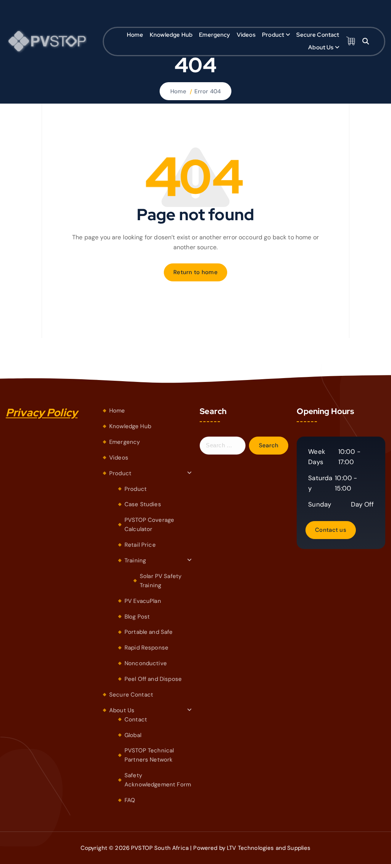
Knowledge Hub (171, 35)
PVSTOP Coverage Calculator (149, 524)
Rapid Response (146, 647)
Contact (135, 719)
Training (135, 560)
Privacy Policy (42, 412)
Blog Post (137, 616)
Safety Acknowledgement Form (157, 779)
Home (135, 35)
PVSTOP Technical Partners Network (149, 755)
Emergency (214, 35)
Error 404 (207, 91)
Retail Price (140, 545)
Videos (246, 35)
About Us (320, 47)
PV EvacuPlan (142, 601)
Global (132, 735)
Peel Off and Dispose (153, 679)
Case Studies (142, 504)
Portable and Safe (148, 632)
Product (273, 35)
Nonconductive (145, 663)
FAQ (129, 800)
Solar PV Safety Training (160, 580)
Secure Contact (317, 35)
